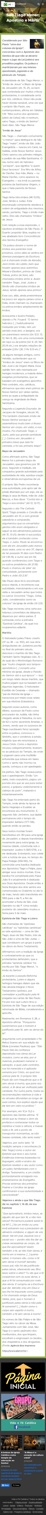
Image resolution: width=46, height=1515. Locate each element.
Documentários (20, 1508)
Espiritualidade (35, 1502)
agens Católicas (23, 1512)
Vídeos (20, 1505)
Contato (40, 1508)
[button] (38, 4)
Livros (5, 1505)
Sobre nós (8, 1512)
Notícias (38, 1505)
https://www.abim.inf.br (14, 1350)
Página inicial (21, 1502)
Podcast (28, 1505)
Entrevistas (38, 1512)
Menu (43, 4)
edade (8, 1508)
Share (6, 1485)
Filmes (31, 1508)
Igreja (12, 1505)
